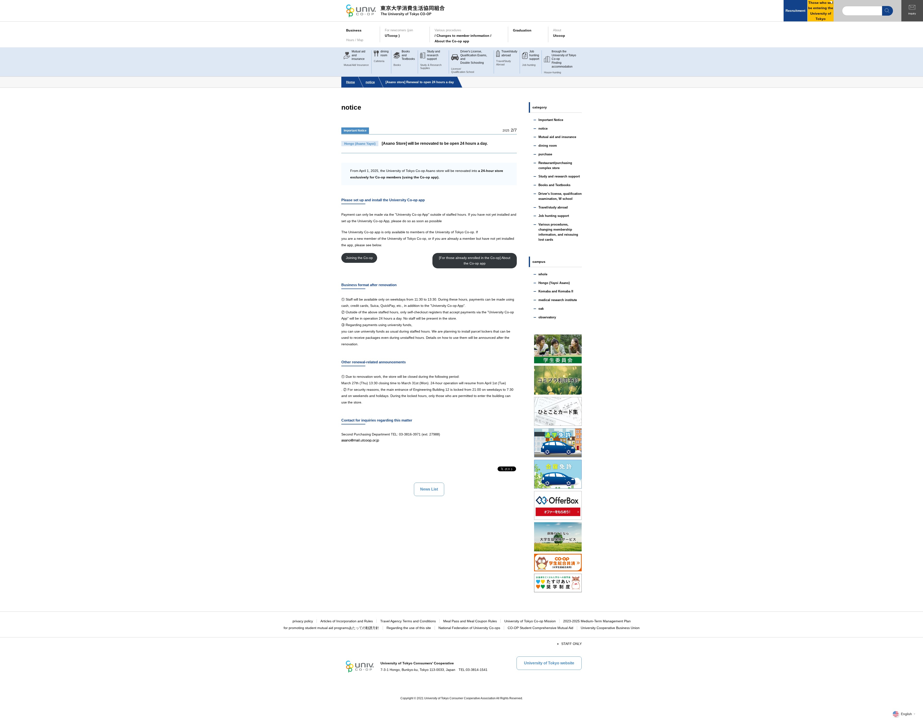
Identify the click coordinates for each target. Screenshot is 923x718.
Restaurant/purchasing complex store (555, 165)
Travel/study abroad (553, 207)
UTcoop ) (399, 33)
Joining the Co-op (359, 258)
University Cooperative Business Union (610, 628)
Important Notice (355, 130)
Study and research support (559, 176)
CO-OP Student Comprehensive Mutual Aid (540, 628)
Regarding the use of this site (409, 628)
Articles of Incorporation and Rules (346, 621)
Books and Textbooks (554, 185)
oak (541, 308)
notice (370, 82)
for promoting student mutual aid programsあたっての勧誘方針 (331, 628)
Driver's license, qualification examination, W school (560, 196)
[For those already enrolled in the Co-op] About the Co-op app (474, 260)
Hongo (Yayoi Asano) (554, 283)
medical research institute (557, 300)
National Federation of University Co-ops (469, 628)
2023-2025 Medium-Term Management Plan (597, 621)
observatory (547, 317)
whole (542, 274)
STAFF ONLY (571, 644)
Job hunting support (553, 216)
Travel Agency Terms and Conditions (408, 621)
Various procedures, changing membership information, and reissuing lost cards (558, 232)
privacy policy (303, 621)
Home (350, 82)
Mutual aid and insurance (557, 137)
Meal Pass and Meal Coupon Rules (470, 621)
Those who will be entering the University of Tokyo (820, 11)
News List (429, 489)
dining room (547, 145)
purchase (545, 154)
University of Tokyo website (549, 663)
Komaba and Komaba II (555, 291)
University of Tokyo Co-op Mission (530, 621)
